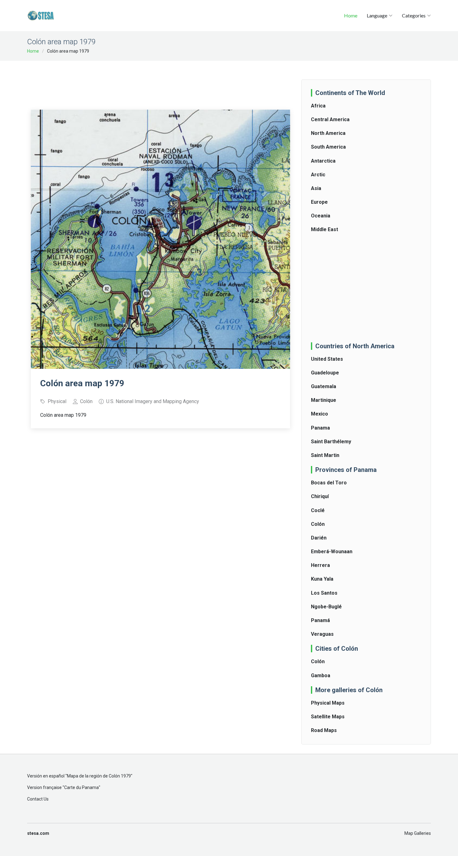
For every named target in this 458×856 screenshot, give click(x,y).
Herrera (320, 565)
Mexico (319, 414)
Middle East (324, 229)
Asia (316, 188)
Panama (320, 428)
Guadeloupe (325, 373)
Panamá (320, 620)
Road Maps (324, 730)
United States (327, 359)
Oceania (320, 216)
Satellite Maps (328, 717)
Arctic (318, 175)
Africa (318, 106)
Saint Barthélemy (331, 442)
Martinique (323, 400)
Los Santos (324, 593)
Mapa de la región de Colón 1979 (99, 775)
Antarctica (323, 161)
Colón (318, 524)
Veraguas (322, 634)
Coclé (318, 510)
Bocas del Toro (329, 483)
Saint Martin (325, 455)
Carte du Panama (81, 787)
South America (328, 147)
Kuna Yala (322, 579)
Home (350, 15)
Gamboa (320, 675)
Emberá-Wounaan (331, 551)
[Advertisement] (160, 81)
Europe (319, 202)
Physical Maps (328, 703)
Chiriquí (320, 496)
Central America (330, 119)
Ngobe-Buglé (326, 607)
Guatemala (323, 386)
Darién (319, 538)
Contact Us (38, 799)
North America (328, 133)
